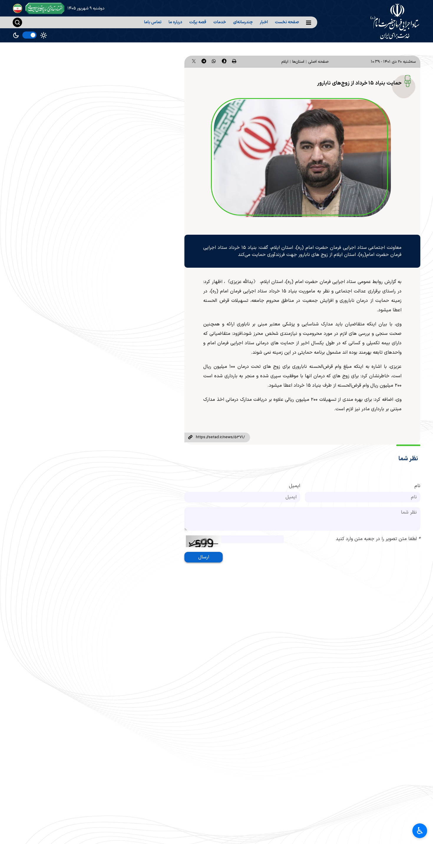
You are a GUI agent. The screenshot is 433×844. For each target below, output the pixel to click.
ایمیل (294, 485)
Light (43, 35)
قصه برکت (197, 22)
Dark (16, 35)
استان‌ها (298, 62)
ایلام (284, 62)
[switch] (29, 35)
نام (417, 485)
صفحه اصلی (318, 62)
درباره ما (175, 22)
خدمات (219, 22)
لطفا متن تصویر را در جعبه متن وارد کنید (378, 538)
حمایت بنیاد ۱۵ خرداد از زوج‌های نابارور (359, 83)
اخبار (264, 22)
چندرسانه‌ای (243, 22)
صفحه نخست (287, 22)
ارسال (203, 557)
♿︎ (420, 830)
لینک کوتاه (190, 437)
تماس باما (152, 22)
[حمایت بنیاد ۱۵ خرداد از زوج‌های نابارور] (302, 158)
